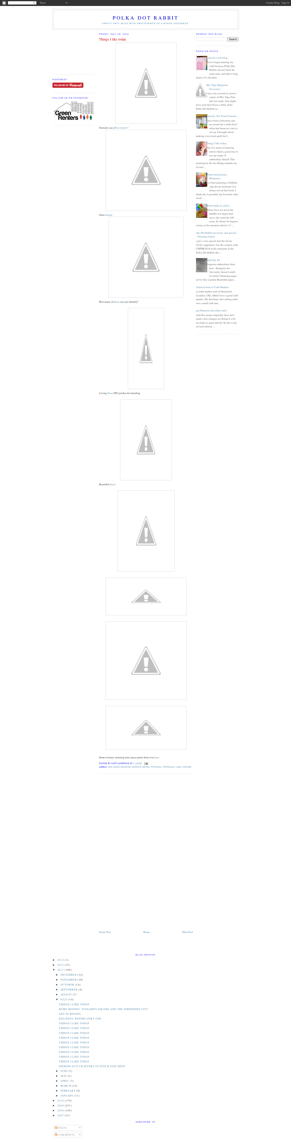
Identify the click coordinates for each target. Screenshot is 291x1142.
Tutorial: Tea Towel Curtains (221, 116)
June (65, 1071)
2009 (61, 1105)
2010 (61, 1100)
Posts (62, 1128)
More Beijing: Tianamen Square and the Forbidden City (103, 1009)
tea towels (121, 127)
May (64, 1076)
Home (146, 932)
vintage (186, 767)
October (68, 984)
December (69, 974)
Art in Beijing (70, 1014)
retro (146, 767)
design (108, 215)
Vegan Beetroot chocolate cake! (210, 310)
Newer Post (105, 932)
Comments (66, 1134)
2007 (61, 1115)
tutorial (156, 767)
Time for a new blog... (217, 57)
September (70, 989)
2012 (61, 965)
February (69, 1090)
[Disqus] (146, 827)
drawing (126, 767)
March (66, 1085)
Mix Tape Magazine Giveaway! (217, 87)
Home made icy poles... (218, 205)
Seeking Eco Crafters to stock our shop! (92, 1066)
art (110, 767)
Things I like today (112, 39)
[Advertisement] (72, 49)
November (69, 979)
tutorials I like (172, 767)
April (65, 1081)
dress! (112, 484)
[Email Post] (146, 763)
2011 (61, 969)
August (67, 994)
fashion (136, 767)
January (67, 1095)
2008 (61, 1110)
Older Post (187, 932)
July (64, 999)
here (156, 757)
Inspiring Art (213, 260)
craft (116, 767)
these (116, 301)
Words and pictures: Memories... (216, 176)
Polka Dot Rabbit (146, 17)
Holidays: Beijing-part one (80, 1018)
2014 (61, 960)
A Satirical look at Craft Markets (211, 287)
